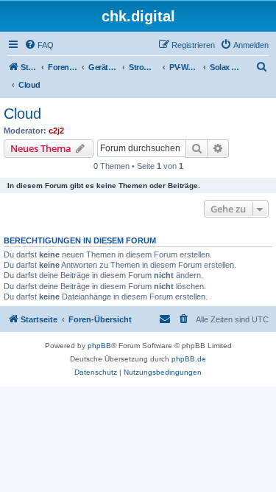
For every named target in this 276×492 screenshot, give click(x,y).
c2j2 (56, 130)
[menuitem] (39, 45)
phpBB (99, 346)
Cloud (22, 113)
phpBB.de (188, 359)
